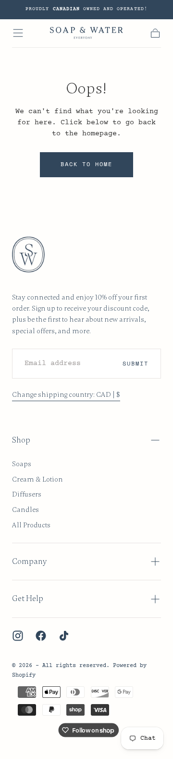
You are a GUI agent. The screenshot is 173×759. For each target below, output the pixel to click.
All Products (31, 525)
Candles (25, 509)
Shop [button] (21, 440)
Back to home (87, 164)
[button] (18, 33)
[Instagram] (17, 635)
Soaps (21, 463)
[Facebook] (40, 635)
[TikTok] (63, 635)
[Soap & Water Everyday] (33, 254)
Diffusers (26, 494)
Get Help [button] (27, 598)
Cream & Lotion (37, 479)
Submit (135, 363)
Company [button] (29, 561)
